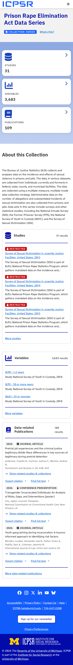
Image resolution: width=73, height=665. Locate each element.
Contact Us (49, 603)
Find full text (38, 481)
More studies (13, 338)
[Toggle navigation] (68, 4)
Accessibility (14, 603)
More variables (14, 413)
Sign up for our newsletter (36, 619)
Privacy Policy (33, 603)
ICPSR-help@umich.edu (27, 608)
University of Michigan (15, 659)
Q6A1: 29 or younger (18, 396)
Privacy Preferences (36, 629)
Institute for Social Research (35, 655)
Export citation (14, 481)
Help (62, 603)
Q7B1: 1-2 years (14, 372)
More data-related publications (23, 573)
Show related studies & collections (30, 473)
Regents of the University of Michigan (39, 651)
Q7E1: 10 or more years (19, 384)
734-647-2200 (53, 608)
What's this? (47, 32)
